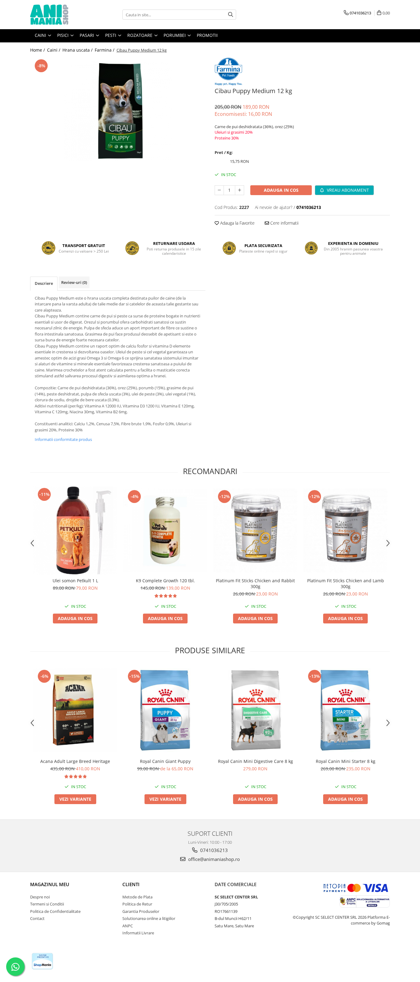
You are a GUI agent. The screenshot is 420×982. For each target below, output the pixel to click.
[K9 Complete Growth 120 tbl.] (165, 530)
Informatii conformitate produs (63, 439)
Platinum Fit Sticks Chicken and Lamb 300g (345, 583)
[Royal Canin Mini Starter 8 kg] (345, 710)
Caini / (54, 50)
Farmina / (105, 50)
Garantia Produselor (140, 911)
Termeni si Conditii (47, 904)
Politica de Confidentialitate (55, 911)
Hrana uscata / (78, 50)
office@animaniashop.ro (213, 859)
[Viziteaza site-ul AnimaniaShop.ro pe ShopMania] (42, 961)
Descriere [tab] (44, 283)
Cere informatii (284, 223)
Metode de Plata (137, 897)
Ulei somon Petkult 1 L (75, 580)
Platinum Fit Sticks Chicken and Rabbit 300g (255, 583)
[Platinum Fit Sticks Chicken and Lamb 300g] (345, 530)
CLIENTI (131, 884)
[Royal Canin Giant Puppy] (165, 710)
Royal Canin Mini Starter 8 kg (345, 761)
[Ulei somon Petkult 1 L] (75, 530)
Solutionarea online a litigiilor (148, 918)
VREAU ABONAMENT (347, 190)
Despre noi (40, 897)
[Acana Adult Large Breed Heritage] (75, 710)
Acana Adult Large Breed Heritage (75, 761)
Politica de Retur (137, 904)
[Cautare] (230, 15)
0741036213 (213, 850)
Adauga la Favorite (237, 223)
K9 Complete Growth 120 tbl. (165, 580)
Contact (37, 918)
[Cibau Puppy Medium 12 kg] (117, 111)
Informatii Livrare (138, 933)
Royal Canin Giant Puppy (165, 761)
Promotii (207, 35)
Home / (38, 50)
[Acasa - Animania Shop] (61, 15)
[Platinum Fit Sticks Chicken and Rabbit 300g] (255, 530)
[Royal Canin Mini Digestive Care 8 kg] (255, 710)
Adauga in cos (281, 190)
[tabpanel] (117, 111)
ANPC (127, 926)
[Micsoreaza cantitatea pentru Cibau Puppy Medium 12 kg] (219, 190)
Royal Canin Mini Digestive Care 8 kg (255, 761)
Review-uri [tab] (74, 282)
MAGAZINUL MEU (49, 884)
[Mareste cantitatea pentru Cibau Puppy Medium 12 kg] (239, 190)
